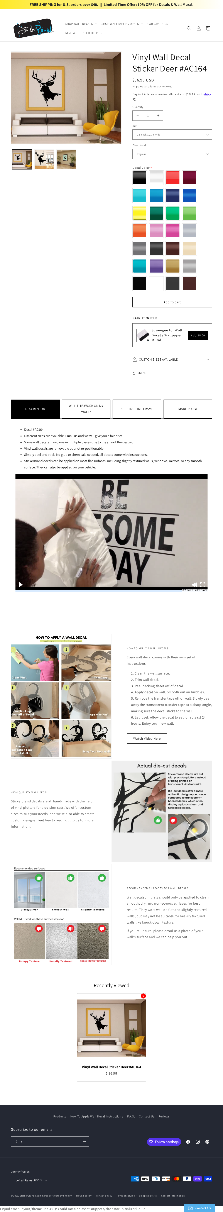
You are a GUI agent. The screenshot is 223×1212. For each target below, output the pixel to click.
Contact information (173, 1195)
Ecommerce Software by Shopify (53, 1195)
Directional (139, 145)
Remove (143, 995)
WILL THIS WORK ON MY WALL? (86, 408)
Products (59, 1116)
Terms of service (125, 1195)
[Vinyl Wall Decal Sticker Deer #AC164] (111, 1027)
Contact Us (146, 1116)
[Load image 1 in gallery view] (22, 159)
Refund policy (84, 1195)
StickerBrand (27, 1195)
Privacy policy (104, 1195)
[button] (81, 23)
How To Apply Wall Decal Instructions (96, 1116)
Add (198, 335)
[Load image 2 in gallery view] (44, 159)
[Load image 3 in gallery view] (66, 159)
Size (134, 126)
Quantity (137, 107)
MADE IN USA (187, 409)
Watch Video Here (147, 738)
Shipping (138, 86)
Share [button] (141, 373)
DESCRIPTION (35, 409)
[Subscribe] (84, 1141)
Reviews (164, 1116)
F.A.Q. (131, 1116)
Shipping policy (148, 1195)
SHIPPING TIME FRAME (137, 409)
